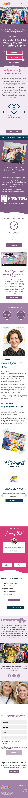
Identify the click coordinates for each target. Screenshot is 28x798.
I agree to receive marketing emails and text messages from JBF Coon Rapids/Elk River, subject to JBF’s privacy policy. (14, 747)
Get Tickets (25, 7)
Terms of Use (24, 791)
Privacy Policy (24, 783)
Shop (3, 743)
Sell (7, 743)
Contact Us (25, 794)
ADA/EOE (25, 789)
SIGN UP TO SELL (14, 516)
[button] (26, 3)
